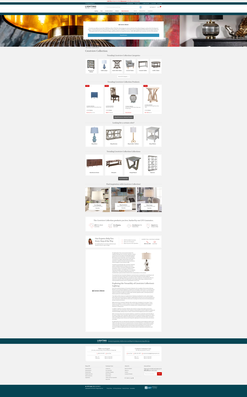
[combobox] (123, 7)
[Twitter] (127, 378)
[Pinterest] (125, 378)
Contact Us (108, 368)
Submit (159, 373)
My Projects (152, 7)
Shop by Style (88, 372)
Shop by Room (88, 368)
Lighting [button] (96, 11)
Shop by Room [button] (142, 11)
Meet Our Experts (128, 368)
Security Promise (125, 388)
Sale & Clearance (88, 375)
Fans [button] (102, 11)
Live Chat (154, 3)
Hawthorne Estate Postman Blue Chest (94, 107)
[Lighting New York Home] (90, 7)
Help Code (108, 379)
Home (87, 47)
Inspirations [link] (150, 11)
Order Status (108, 375)
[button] (159, 3)
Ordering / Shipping (109, 372)
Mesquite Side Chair (110, 107)
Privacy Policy (109, 388)
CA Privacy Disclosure (117, 388)
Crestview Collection (95, 47)
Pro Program (137, 3)
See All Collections (123, 178)
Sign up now (123, 1)
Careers (126, 372)
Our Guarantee (109, 370)
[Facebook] (126, 378)
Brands (90, 47)
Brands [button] (135, 11)
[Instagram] (129, 378)
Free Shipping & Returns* (90, 3)
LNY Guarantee (130, 3)
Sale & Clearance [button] (125, 11)
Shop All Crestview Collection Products (123, 117)
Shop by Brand (88, 370)
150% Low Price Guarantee (111, 377)
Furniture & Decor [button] (109, 11)
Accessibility (132, 388)
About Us (127, 370)
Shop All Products (123, 35)
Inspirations (87, 377)
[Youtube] (131, 378)
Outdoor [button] (117, 11)
